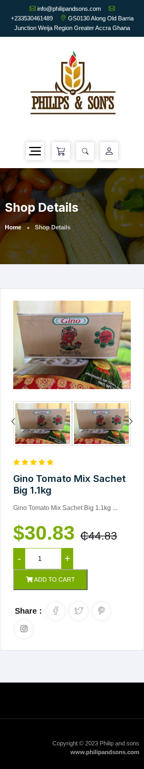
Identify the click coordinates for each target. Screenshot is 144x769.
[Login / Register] (109, 151)
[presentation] (13, 422)
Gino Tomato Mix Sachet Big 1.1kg (69, 484)
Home (13, 227)
